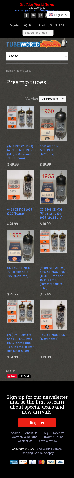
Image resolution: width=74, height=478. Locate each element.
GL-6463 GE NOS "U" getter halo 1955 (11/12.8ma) (51, 213)
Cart (51, 25)
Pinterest (40, 15)
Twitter (33, 15)
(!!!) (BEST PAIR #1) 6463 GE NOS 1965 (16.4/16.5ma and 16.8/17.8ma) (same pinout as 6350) (52, 278)
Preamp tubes (23, 70)
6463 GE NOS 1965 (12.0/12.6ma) (52, 337)
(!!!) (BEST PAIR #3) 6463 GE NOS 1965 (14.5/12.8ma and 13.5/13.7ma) (20, 152)
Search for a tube (35, 32)
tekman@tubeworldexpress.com (36, 10)
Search (15, 433)
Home (9, 70)
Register (14, 25)
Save (13, 376)
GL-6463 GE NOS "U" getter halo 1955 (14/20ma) (18, 272)
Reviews (58, 433)
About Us (31, 433)
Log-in (27, 25)
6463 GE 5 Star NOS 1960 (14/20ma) (50, 150)
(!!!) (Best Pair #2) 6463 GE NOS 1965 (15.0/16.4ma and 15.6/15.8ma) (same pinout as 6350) (20, 343)
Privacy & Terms (52, 436)
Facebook (26, 15)
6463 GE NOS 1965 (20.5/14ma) (19, 212)
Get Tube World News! (37, 4)
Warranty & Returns (24, 436)
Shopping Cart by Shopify (37, 453)
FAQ (45, 433)
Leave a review (47, 440)
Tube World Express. (48, 448)
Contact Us (25, 440)
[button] (58, 14)
